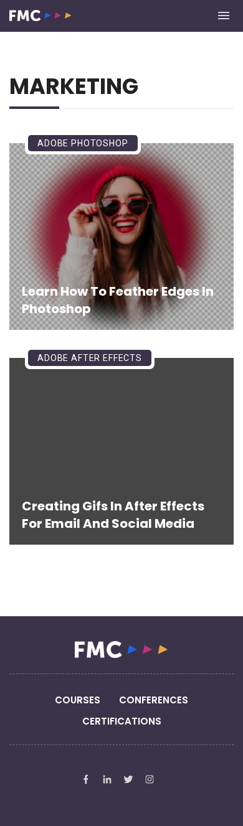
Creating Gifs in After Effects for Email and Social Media (113, 514)
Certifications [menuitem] (121, 721)
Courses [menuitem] (77, 699)
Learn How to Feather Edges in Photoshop (118, 300)
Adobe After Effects (89, 358)
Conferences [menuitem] (153, 699)
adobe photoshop (82, 143)
